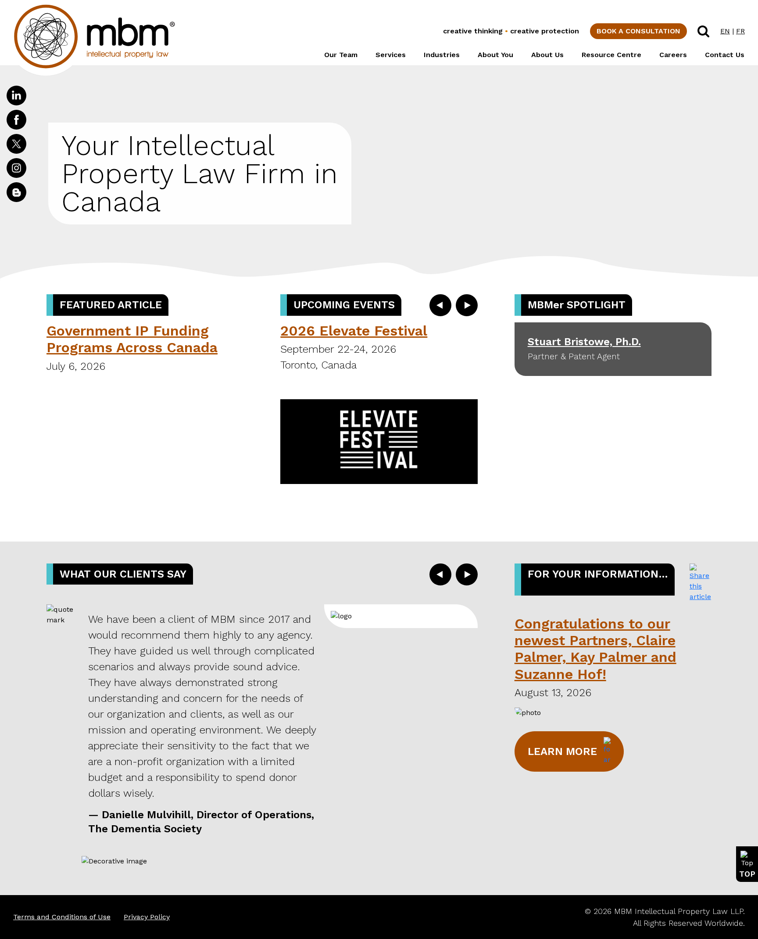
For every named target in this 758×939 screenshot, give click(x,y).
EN (725, 31)
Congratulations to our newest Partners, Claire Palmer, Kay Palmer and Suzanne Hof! (595, 649)
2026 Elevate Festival (353, 330)
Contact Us (724, 55)
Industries (442, 55)
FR (740, 31)
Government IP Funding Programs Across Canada (132, 339)
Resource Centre (611, 55)
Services (390, 55)
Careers (673, 55)
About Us (547, 55)
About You (495, 55)
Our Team (341, 55)
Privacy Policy (147, 917)
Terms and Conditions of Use (62, 917)
